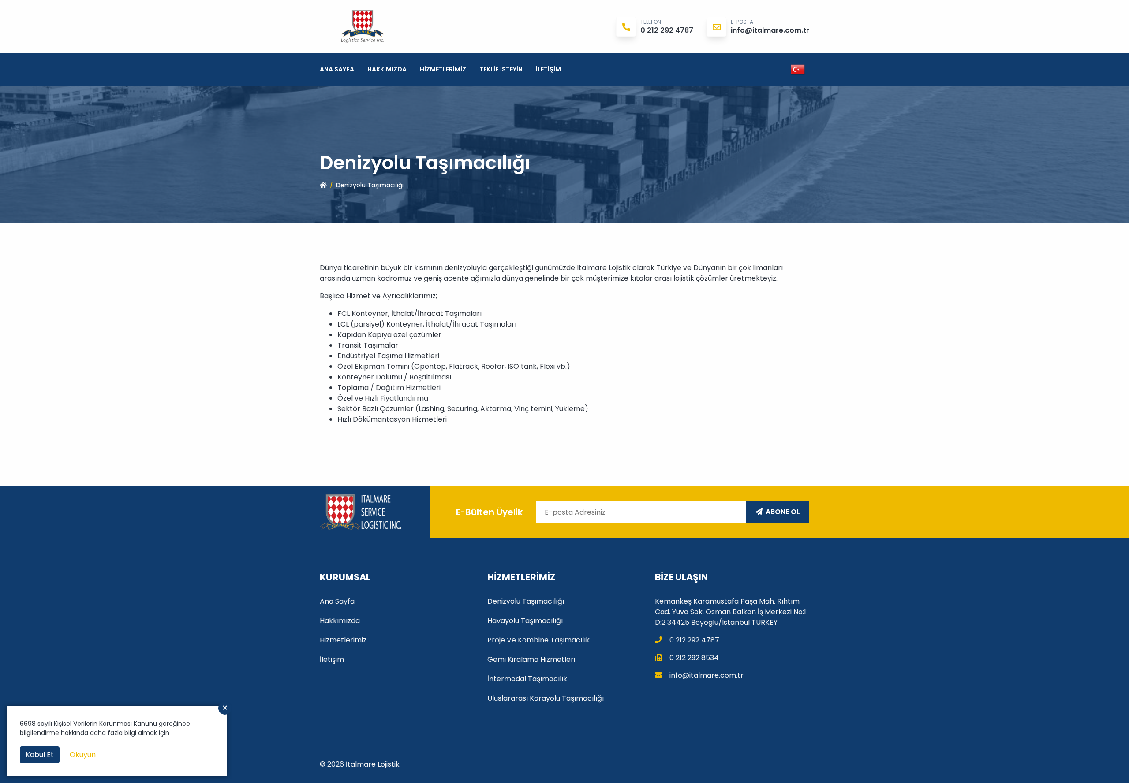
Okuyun (83, 755)
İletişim (548, 69)
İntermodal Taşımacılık (527, 679)
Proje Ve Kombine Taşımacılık (538, 640)
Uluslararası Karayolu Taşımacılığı (545, 698)
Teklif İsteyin (501, 69)
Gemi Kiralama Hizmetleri (531, 659)
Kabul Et (40, 755)
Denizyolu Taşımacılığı (525, 601)
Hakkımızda (387, 69)
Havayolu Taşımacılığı (525, 621)
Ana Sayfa (337, 69)
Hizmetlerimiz (443, 69)
